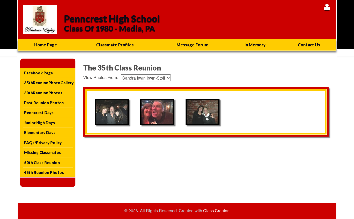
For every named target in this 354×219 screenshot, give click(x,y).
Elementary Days (39, 132)
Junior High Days (39, 122)
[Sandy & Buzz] (157, 112)
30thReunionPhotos (43, 92)
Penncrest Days (39, 112)
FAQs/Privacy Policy (43, 142)
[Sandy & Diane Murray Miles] (202, 112)
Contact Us (309, 44)
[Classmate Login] (327, 7)
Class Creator (216, 211)
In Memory (255, 44)
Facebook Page (38, 72)
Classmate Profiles (115, 44)
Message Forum (192, 44)
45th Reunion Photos (44, 172)
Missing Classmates (42, 152)
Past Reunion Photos (44, 102)
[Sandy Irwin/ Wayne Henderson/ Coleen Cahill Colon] (112, 112)
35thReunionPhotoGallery (48, 82)
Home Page (45, 44)
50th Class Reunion (42, 162)
